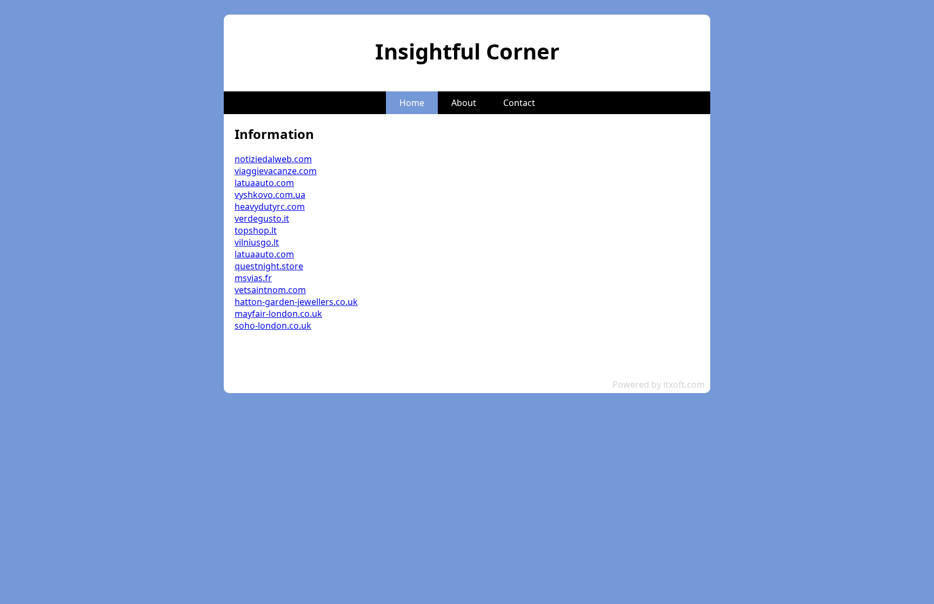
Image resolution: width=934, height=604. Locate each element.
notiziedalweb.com (273, 159)
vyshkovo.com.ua (270, 195)
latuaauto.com (264, 183)
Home (411, 103)
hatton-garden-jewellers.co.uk (296, 302)
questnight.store (269, 266)
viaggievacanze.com (276, 171)
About (463, 103)
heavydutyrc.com (270, 207)
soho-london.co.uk (273, 325)
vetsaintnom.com (270, 290)
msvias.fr (253, 278)
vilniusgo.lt (257, 242)
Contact (519, 103)
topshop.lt (256, 230)
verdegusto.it (262, 218)
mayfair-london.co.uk (278, 314)
